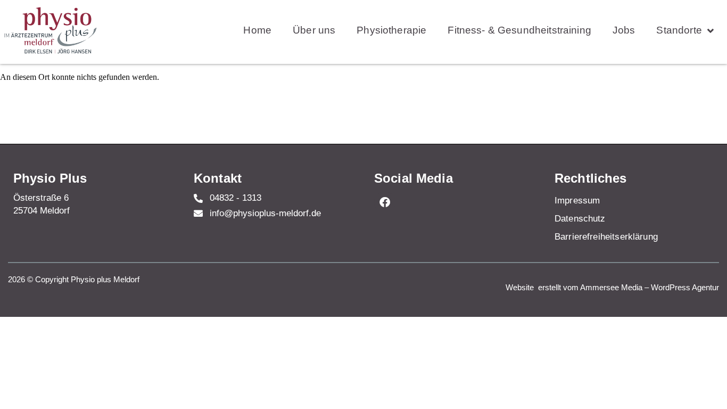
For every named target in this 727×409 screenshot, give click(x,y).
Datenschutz (580, 219)
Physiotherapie (391, 30)
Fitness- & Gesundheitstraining (519, 30)
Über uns (314, 30)
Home (257, 30)
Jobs (624, 30)
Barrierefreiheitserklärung (606, 237)
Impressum (577, 200)
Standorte (678, 30)
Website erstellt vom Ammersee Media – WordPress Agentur (612, 287)
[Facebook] (384, 202)
